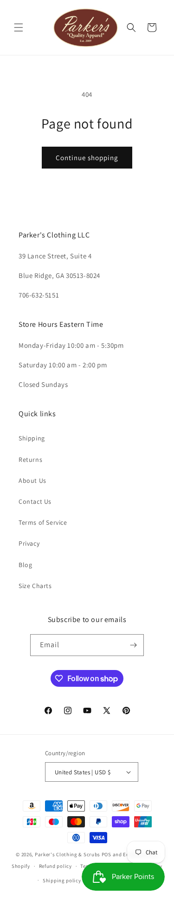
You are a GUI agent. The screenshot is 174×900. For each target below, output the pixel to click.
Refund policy (55, 866)
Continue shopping (87, 157)
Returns (30, 459)
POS (106, 854)
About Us (32, 480)
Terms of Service (43, 522)
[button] (18, 27)
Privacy (29, 543)
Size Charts (35, 586)
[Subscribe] (133, 645)
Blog (25, 565)
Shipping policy (62, 880)
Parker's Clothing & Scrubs (67, 854)
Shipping (32, 438)
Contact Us (35, 501)
